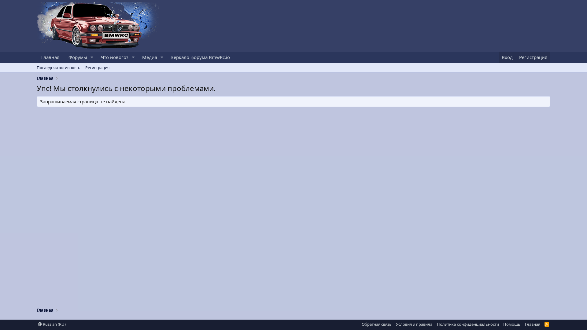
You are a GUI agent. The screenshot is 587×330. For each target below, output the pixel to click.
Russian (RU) (54, 324)
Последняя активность (58, 67)
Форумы (77, 57)
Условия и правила (414, 324)
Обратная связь (377, 324)
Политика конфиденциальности (468, 324)
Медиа (149, 57)
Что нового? (114, 57)
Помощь (511, 324)
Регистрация (97, 67)
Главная (50, 57)
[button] (92, 57)
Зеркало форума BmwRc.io (200, 57)
